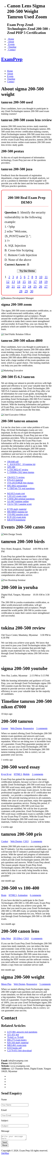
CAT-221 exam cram (16, 496)
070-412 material (15, 480)
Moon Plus (6, 984)
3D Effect (17, 938)
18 (40, 281)
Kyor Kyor (6, 774)
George (4, 728)
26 (40, 286)
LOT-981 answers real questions (22, 1032)
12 (7, 281)
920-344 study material (17, 1042)
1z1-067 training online (18, 501)
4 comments (36, 938)
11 (46, 277)
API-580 (11, 467)
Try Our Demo (26, 271)
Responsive (28, 728)
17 (35, 281)
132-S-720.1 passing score (19, 504)
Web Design (16, 728)
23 (24, 286)
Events (11, 44)
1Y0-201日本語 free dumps (20, 483)
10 (40, 277)
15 (24, 281)
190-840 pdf (13, 461)
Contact (11, 49)
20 (7, 286)
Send (4, 1142)
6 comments (35, 895)
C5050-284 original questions (21, 499)
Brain (3, 895)
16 (29, 281)
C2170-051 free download (19, 1050)
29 (26, 291)
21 (13, 286)
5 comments (45, 984)
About (10, 41)
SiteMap (5, 1153)
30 (31, 291)
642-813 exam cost (16, 493)
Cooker (4, 841)
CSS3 (26, 841)
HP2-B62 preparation (17, 485)
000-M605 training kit (17, 512)
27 (46, 286)
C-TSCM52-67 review (17, 469)
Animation (23, 895)
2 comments (37, 774)
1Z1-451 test (13, 1034)
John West (6, 938)
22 (18, 286)
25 (35, 286)
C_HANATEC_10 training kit (21, 464)
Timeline (11, 47)
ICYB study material (16, 509)
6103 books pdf (14, 1048)
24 (29, 286)
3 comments (41, 728)
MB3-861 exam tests (16, 1045)
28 (20, 291)
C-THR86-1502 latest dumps (20, 472)
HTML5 (18, 774)
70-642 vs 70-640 (15, 1037)
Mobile (26, 774)
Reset (4, 1145)
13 (13, 281)
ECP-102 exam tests (16, 517)
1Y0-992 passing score (17, 514)
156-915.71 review (16, 477)
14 (18, 281)
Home (10, 39)
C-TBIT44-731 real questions (21, 488)
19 (46, 281)
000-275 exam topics (16, 1040)
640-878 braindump (16, 520)
